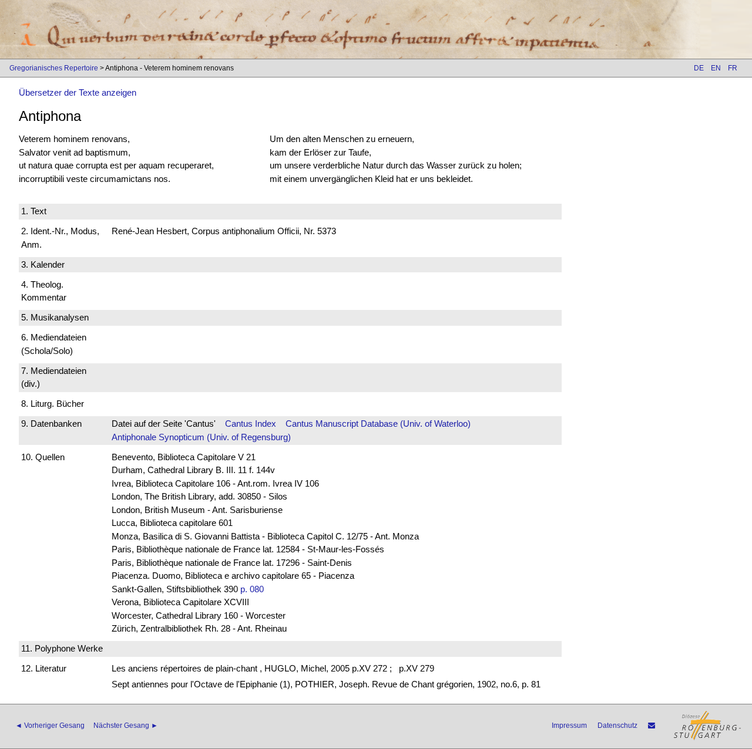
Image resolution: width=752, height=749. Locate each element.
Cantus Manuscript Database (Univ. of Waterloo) (378, 424)
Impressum (569, 725)
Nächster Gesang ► (125, 725)
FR (732, 68)
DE (699, 68)
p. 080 (252, 589)
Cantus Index (250, 424)
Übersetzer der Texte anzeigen (77, 92)
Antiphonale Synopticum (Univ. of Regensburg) (201, 437)
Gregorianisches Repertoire (53, 68)
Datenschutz (617, 725)
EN (716, 68)
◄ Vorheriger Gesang (50, 725)
